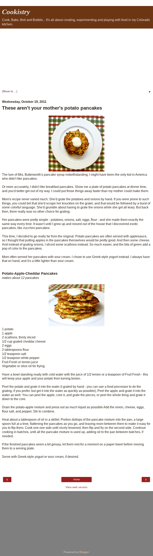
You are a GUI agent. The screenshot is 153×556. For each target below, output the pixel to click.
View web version (76, 487)
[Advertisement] (76, 58)
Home (76, 479)
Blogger (84, 552)
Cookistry (16, 12)
